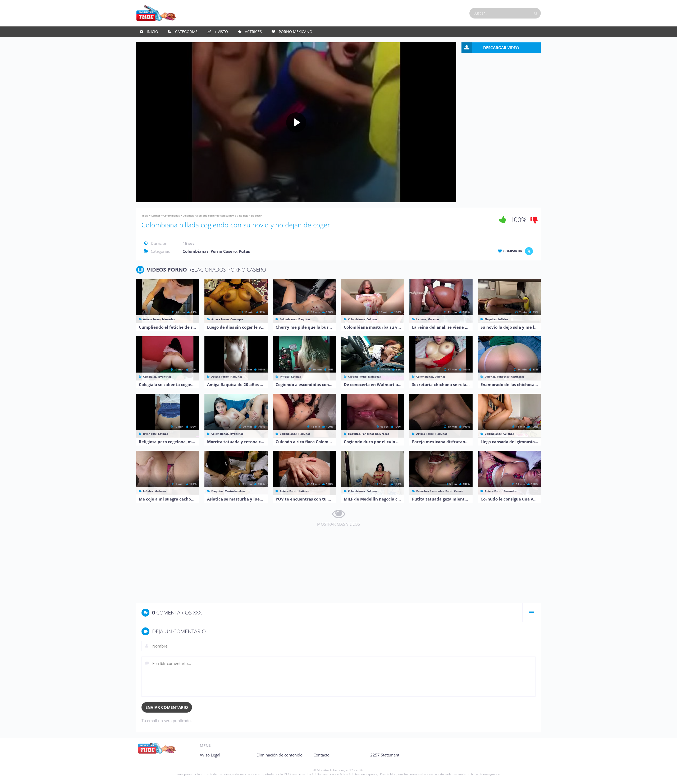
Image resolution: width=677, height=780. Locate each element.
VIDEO (501, 47)
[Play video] (296, 122)
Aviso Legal (210, 755)
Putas (244, 251)
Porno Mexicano (295, 31)
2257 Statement (384, 755)
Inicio (152, 31)
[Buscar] (535, 13)
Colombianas (171, 215)
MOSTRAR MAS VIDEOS (338, 524)
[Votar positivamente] (502, 219)
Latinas (156, 215)
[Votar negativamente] (534, 219)
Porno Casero (224, 251)
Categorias (186, 31)
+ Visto (221, 31)
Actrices (253, 31)
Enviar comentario (166, 707)
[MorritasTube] (156, 12)
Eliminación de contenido (280, 755)
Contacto (321, 755)
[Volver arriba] (665, 770)
